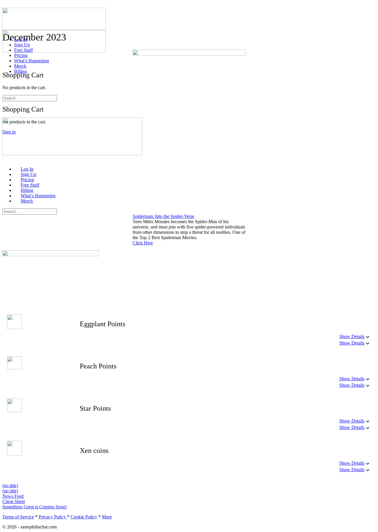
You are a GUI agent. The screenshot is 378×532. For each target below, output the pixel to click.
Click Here (143, 242)
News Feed (13, 496)
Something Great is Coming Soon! (34, 506)
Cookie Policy (84, 516)
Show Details (351, 336)
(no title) (10, 485)
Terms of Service (18, 516)
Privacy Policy (53, 516)
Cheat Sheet (13, 501)
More (107, 516)
